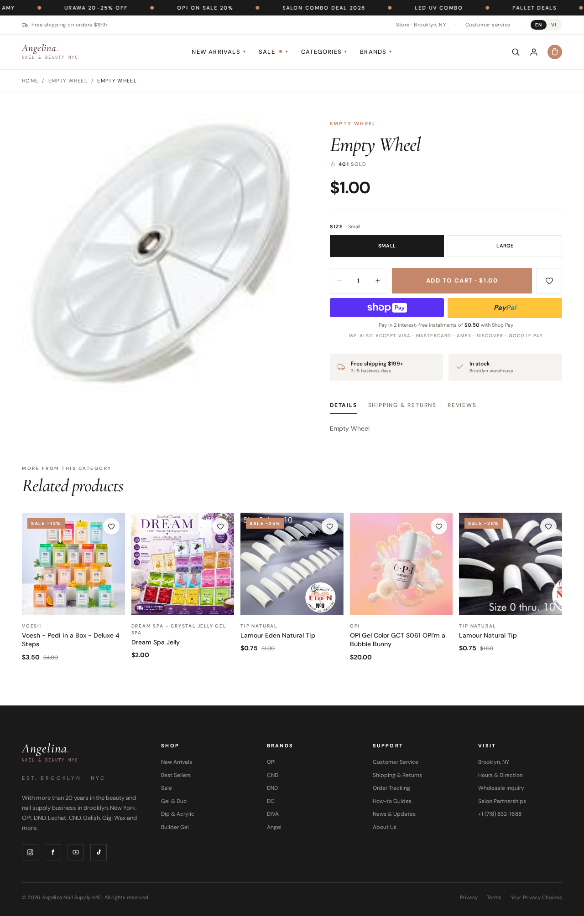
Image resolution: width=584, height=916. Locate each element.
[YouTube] (76, 852)
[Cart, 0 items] (555, 52)
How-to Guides (392, 801)
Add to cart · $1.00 (462, 280)
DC (271, 801)
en (538, 25)
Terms (494, 897)
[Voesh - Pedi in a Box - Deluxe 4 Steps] (73, 564)
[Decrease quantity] (339, 280)
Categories (324, 52)
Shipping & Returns (402, 405)
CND (272, 775)
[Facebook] (53, 852)
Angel (274, 827)
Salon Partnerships (502, 801)
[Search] (515, 52)
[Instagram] (30, 852)
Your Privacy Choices (537, 897)
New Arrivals (219, 52)
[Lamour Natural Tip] (510, 564)
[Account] (533, 52)
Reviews (462, 405)
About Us (384, 827)
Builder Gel (175, 827)
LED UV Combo (406, 8)
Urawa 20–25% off (63, 8)
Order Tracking (391, 788)
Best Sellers (176, 775)
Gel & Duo (174, 801)
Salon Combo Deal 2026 (291, 8)
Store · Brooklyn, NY (421, 24)
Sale (273, 52)
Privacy (469, 897)
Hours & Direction (500, 775)
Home (30, 80)
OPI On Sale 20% (172, 8)
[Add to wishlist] (549, 280)
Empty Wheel (353, 123)
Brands (376, 52)
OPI (271, 762)
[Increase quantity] (378, 280)
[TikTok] (98, 852)
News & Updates (394, 814)
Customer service (488, 24)
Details (343, 405)
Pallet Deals (501, 8)
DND (272, 788)
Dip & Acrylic (177, 814)
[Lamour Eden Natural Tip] (292, 564)
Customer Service (395, 762)
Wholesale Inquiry (501, 788)
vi (554, 25)
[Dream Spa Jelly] (183, 564)
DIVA (273, 814)
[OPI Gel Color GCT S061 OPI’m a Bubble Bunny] (401, 564)
